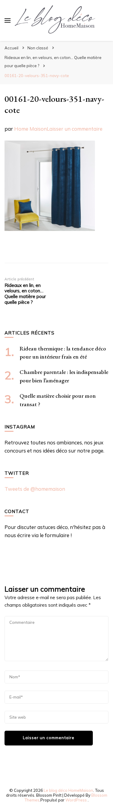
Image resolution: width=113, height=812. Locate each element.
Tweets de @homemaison (35, 489)
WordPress (76, 800)
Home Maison (30, 129)
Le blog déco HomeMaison (68, 790)
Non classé (37, 47)
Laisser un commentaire (74, 129)
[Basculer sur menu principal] (8, 20)
